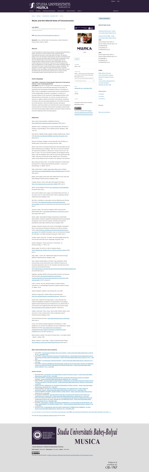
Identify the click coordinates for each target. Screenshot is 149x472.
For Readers (101, 94)
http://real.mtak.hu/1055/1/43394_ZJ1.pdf (43, 307)
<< (32, 412)
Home (33, 16)
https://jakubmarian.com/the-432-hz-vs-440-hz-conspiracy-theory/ (49, 250)
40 (86, 412)
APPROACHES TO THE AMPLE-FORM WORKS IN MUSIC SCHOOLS (61, 385)
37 (81, 412)
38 (83, 412)
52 (104, 412)
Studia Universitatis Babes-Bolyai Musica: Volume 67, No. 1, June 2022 (59, 379)
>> (110, 412)
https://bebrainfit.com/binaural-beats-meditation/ (45, 123)
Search (116, 11)
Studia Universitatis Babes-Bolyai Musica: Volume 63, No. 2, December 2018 (66, 390)
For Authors (101, 96)
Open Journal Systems (104, 112)
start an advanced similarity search (48, 415)
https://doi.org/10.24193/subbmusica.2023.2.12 (47, 35)
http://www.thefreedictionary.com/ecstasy (58, 318)
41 (87, 412)
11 (41, 412)
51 (103, 412)
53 (106, 412)
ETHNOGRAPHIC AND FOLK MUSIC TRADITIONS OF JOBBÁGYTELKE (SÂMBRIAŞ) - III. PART (67, 407)
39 (84, 412)
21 (56, 412)
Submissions (61, 11)
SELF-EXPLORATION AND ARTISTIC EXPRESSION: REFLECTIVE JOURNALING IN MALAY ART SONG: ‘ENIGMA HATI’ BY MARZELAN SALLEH (63, 398)
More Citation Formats (81, 81)
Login (118, 1)
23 (59, 412)
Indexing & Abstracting (49, 11)
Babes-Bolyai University (105, 73)
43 (90, 412)
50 (101, 412)
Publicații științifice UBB (105, 85)
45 (94, 412)
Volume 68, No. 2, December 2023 (50, 16)
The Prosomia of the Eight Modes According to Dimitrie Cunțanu (61, 374)
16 (49, 412)
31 (72, 412)
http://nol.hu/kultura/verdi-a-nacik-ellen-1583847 (45, 184)
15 (47, 412)
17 (50, 412)
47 (97, 412)
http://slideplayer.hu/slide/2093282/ (59, 187)
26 (64, 412)
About (79, 11)
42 (89, 412)
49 (100, 412)
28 (67, 412)
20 (55, 412)
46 (95, 412)
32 (73, 412)
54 (107, 412)
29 (69, 412)
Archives (38, 11)
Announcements (71, 11)
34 (76, 412)
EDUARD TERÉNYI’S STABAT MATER (60, 391)
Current (31, 11)
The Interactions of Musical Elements (52, 360)
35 (78, 412)
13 (44, 412)
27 (66, 412)
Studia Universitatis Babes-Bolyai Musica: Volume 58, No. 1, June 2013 (71, 396)
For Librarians (102, 98)
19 (53, 412)
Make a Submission (104, 18)
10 (39, 412)
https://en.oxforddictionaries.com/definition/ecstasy (45, 296)
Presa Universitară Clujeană (106, 75)
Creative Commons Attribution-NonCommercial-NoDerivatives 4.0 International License (83, 112)
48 (98, 412)
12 (42, 412)
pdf (77, 59)
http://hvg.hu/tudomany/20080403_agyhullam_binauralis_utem (51, 136)
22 (58, 412)
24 (61, 412)
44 (92, 412)
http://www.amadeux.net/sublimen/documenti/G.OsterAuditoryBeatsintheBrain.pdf (54, 269)
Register (113, 1)
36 (80, 412)
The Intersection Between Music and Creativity (54, 353)
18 (52, 412)
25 (62, 412)
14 (45, 412)
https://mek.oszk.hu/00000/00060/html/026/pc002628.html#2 (48, 171)
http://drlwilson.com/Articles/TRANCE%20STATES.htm (46, 342)
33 (75, 412)
